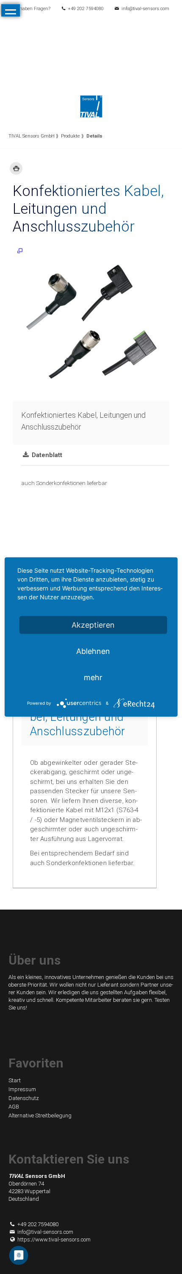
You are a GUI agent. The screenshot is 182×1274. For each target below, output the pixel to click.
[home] (91, 106)
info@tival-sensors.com (145, 8)
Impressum (22, 1089)
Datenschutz (23, 1098)
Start (14, 1080)
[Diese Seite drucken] (16, 168)
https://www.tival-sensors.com (54, 1239)
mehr (93, 677)
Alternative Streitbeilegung (40, 1115)
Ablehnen (93, 651)
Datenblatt (46, 455)
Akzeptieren (93, 624)
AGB (13, 1106)
